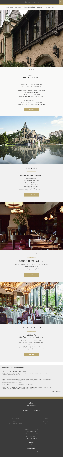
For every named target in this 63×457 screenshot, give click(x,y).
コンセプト (31, 109)
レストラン (31, 275)
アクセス (31, 444)
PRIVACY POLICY (31, 448)
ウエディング (31, 194)
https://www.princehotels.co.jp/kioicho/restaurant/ (12, 382)
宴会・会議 (31, 354)
